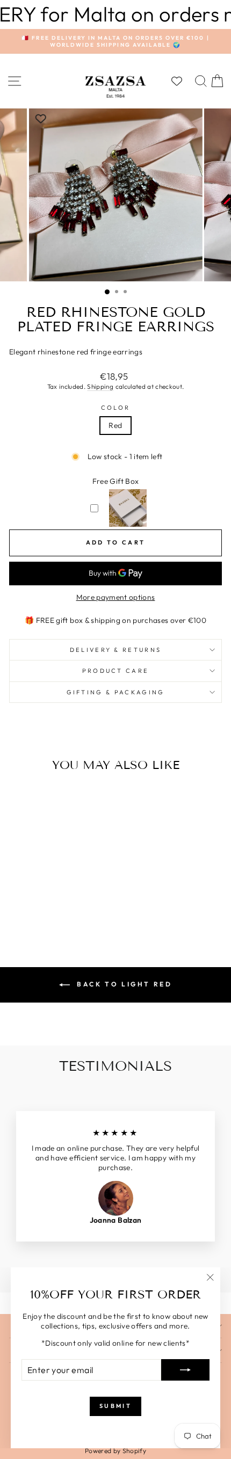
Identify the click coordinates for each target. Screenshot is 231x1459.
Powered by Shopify (115, 1451)
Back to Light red (123, 984)
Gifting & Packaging (116, 692)
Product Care (115, 670)
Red (115, 425)
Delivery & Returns (116, 650)
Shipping (100, 386)
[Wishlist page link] (182, 81)
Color (116, 407)
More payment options (115, 597)
